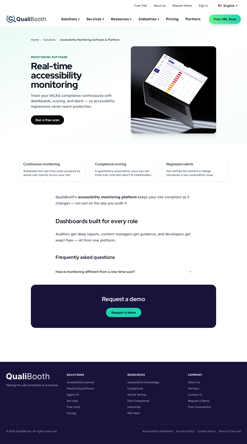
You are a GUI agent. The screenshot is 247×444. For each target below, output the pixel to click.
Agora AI (73, 394)
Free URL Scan (225, 19)
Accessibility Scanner (80, 382)
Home (35, 39)
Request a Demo (199, 401)
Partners (192, 19)
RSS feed (133, 413)
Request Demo (182, 5)
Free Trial (140, 5)
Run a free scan (47, 120)
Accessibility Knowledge (143, 382)
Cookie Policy (207, 431)
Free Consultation (199, 407)
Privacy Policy (185, 431)
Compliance (135, 388)
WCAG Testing (136, 394)
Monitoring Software (80, 388)
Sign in (203, 5)
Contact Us (195, 394)
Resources (121, 19)
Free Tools (73, 407)
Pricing (172, 19)
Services (95, 19)
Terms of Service (230, 431)
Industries (148, 19)
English (230, 6)
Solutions (70, 19)
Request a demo (123, 312)
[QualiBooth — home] (26, 19)
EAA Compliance (138, 401)
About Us (160, 5)
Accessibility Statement (157, 431)
